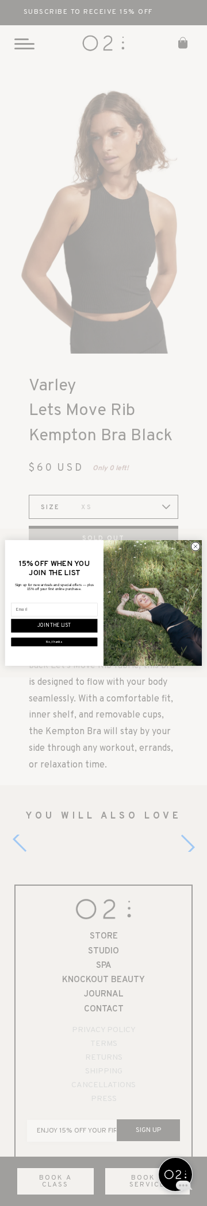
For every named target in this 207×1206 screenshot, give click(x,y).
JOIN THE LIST (54, 626)
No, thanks (54, 642)
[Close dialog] (195, 546)
